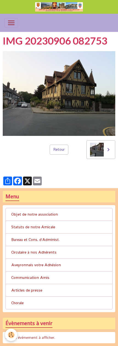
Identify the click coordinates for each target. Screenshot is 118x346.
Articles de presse (26, 290)
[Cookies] (11, 335)
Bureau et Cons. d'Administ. (35, 239)
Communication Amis (30, 277)
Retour (59, 149)
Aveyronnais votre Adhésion (36, 264)
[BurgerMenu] (11, 23)
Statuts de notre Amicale (33, 226)
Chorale (17, 302)
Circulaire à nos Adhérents (34, 252)
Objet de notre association (34, 214)
